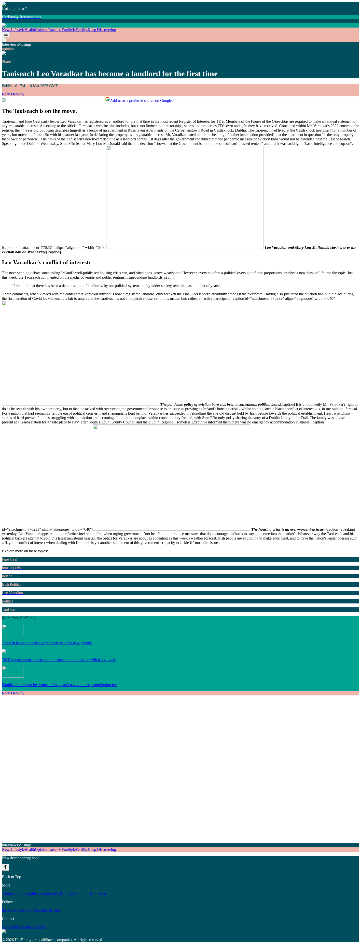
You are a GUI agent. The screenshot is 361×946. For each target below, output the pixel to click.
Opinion (41, 30)
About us (9, 893)
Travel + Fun (58, 30)
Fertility (82, 30)
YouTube (39, 910)
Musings (24, 44)
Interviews (10, 44)
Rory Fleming (13, 94)
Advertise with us (32, 927)
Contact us (99, 893)
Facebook (24, 910)
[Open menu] (6, 34)
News (6, 30)
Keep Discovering (102, 30)
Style (72, 30)
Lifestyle (18, 30)
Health (30, 30)
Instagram (9, 910)
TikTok (52, 910)
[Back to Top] (5, 867)
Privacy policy (27, 893)
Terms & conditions (75, 893)
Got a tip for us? (14, 8)
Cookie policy (49, 893)
